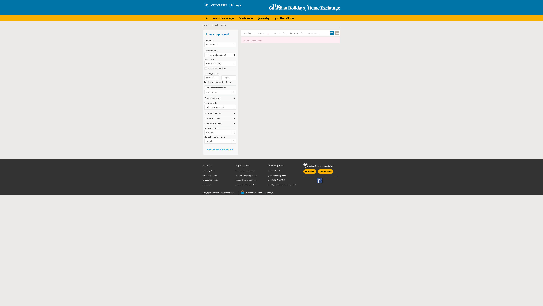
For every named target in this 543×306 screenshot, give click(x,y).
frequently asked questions (245, 180)
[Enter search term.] (220, 141)
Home (206, 25)
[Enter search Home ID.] (220, 132)
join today (263, 18)
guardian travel (274, 170)
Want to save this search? (220, 149)
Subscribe (309, 171)
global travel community (245, 184)
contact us (207, 184)
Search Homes (219, 25)
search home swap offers (244, 170)
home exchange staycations (246, 175)
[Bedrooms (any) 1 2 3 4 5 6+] (220, 63)
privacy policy (208, 170)
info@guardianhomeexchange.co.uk (282, 184)
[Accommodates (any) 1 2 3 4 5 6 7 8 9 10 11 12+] (220, 55)
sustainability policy (211, 180)
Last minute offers (217, 68)
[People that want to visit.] (220, 92)
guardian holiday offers (277, 175)
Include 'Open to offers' (219, 82)
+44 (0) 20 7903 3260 (276, 180)
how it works (246, 18)
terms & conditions (210, 175)
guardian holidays (284, 18)
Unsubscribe (325, 171)
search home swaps (223, 18)
